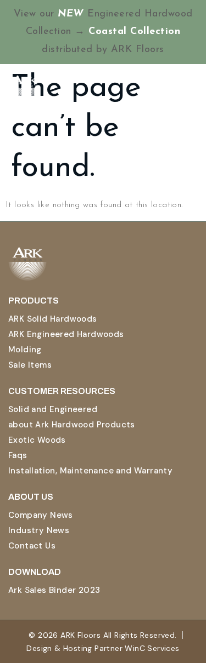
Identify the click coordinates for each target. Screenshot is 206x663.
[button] (189, 89)
